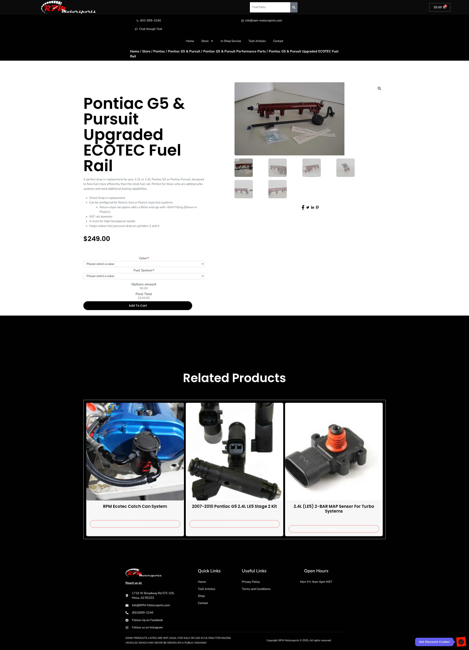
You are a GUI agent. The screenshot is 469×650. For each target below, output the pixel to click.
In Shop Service (231, 41)
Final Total (144, 294)
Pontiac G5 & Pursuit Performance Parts (234, 51)
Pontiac (159, 51)
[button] (379, 88)
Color (143, 258)
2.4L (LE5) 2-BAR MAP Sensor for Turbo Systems (334, 509)
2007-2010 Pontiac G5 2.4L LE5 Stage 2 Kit (234, 506)
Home (190, 41)
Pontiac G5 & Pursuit (184, 51)
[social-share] (303, 207)
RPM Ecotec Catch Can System (135, 506)
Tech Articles (257, 41)
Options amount (143, 284)
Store (205, 41)
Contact (278, 41)
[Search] (294, 7)
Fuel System (143, 270)
